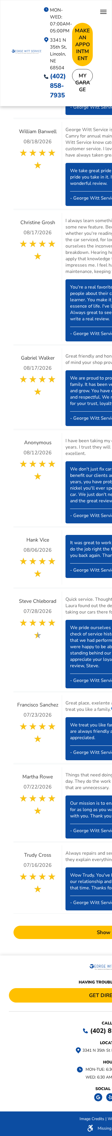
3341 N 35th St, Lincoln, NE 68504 (58, 54)
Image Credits (92, 1119)
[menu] (103, 12)
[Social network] (98, 1098)
